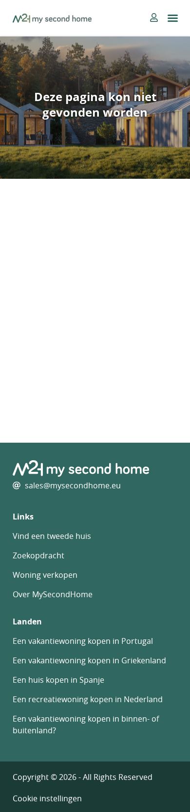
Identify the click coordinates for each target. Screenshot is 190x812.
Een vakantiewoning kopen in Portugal (83, 641)
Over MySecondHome (53, 594)
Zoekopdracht (38, 555)
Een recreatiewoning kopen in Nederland (88, 699)
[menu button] (173, 18)
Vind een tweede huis (52, 536)
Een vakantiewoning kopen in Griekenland (89, 660)
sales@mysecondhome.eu (73, 485)
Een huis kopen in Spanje (58, 679)
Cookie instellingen (47, 798)
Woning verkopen (45, 575)
